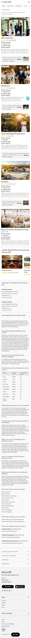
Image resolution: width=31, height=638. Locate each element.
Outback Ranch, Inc (6, 295)
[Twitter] (7, 591)
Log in (3, 578)
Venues (3, 5)
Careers (3, 605)
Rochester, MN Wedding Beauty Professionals (12, 543)
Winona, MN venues (6, 9)
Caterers (25, 5)
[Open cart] (29, 2)
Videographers (18, 5)
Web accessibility (5, 626)
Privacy (3, 619)
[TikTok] (11, 591)
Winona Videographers (7, 509)
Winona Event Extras (6, 491)
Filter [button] (16, 634)
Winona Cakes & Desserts (7, 497)
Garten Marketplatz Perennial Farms (10, 291)
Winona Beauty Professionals (8, 501)
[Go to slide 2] (14, 35)
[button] (28, 19)
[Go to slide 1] (13, 35)
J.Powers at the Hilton (7, 297)
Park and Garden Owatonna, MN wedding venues (13, 521)
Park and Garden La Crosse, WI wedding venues (13, 519)
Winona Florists (5, 507)
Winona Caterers (5, 499)
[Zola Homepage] (7, 2)
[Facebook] (2, 591)
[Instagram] (9, 591)
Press (3, 607)
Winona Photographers (7, 511)
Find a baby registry (6, 582)
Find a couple (5, 580)
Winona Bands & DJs (6, 503)
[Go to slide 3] (15, 35)
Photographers (10, 5)
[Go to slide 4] (16, 35)
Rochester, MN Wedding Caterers (9, 531)
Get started (7, 586)
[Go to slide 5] (17, 35)
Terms (3, 621)
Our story (4, 600)
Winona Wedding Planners (8, 505)
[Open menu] (2, 2)
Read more (19, 59)
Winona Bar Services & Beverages (9, 495)
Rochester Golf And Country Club (9, 293)
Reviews (3, 602)
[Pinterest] (4, 591)
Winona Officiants (6, 493)
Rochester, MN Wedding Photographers (11, 537)
